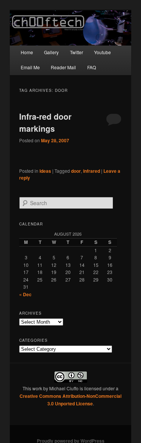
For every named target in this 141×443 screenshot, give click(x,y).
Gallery (51, 52)
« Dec (25, 294)
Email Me (30, 67)
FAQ (91, 67)
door (76, 170)
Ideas (45, 170)
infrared (91, 170)
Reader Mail (63, 67)
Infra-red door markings (45, 122)
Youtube (102, 52)
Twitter (76, 52)
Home (27, 52)
